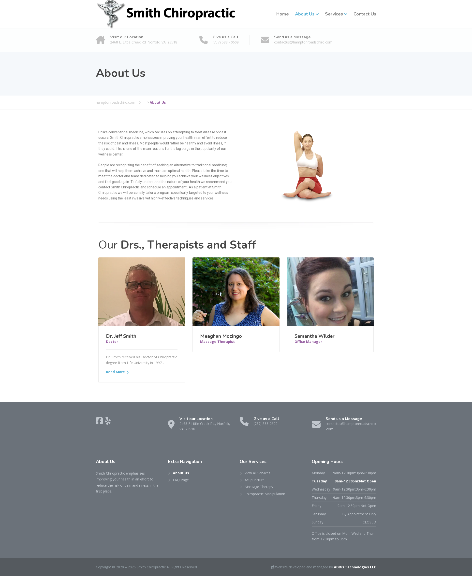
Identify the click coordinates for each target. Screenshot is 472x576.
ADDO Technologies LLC (355, 567)
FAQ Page (181, 480)
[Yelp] (108, 421)
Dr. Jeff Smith (121, 336)
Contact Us (365, 14)
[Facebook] (99, 421)
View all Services (257, 473)
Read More (115, 371)
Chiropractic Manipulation (265, 494)
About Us (304, 14)
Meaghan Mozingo (221, 336)
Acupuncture (255, 480)
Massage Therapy (259, 486)
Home (282, 14)
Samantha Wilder (315, 336)
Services (334, 14)
